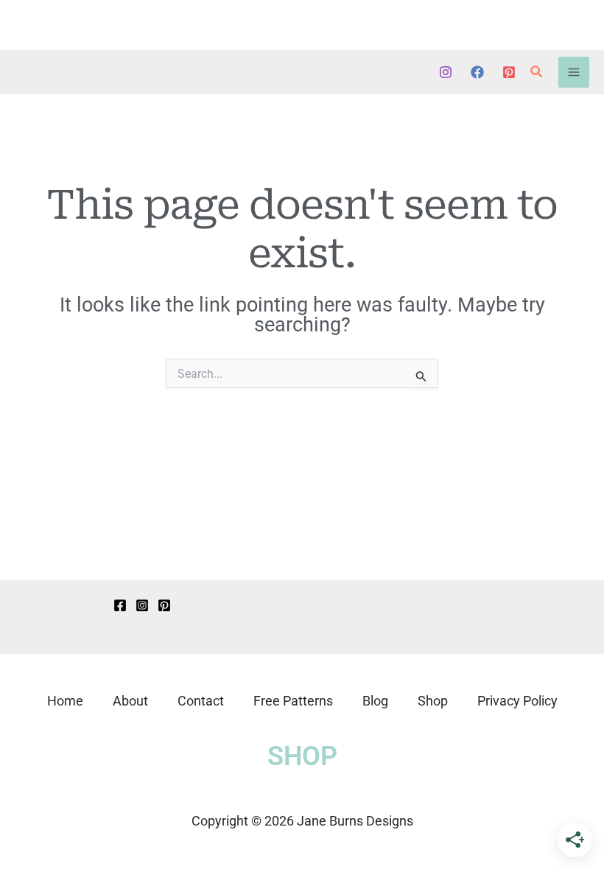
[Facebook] (477, 72)
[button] (537, 72)
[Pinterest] (509, 72)
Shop (433, 700)
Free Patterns (293, 700)
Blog (375, 700)
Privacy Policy (517, 700)
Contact (201, 700)
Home (65, 700)
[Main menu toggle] (573, 72)
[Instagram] (445, 72)
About (130, 700)
